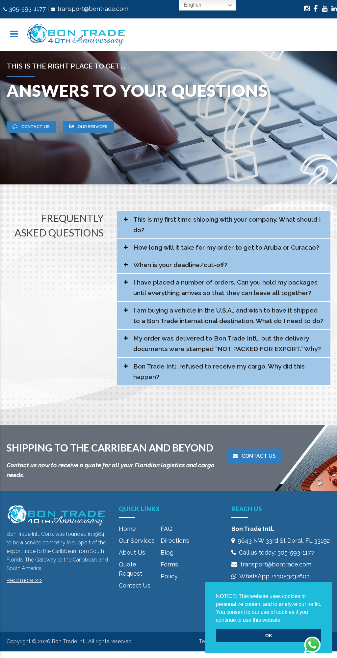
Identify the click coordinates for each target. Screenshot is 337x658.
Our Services (137, 540)
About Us (132, 552)
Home (127, 528)
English (191, 5)
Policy (169, 576)
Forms (169, 564)
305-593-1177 (27, 8)
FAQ (166, 528)
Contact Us (134, 585)
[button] (284, 620)
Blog (167, 552)
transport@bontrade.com (92, 8)
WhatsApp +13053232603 (274, 576)
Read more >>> (24, 580)
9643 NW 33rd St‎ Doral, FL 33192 (284, 540)
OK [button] (268, 635)
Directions (175, 540)
